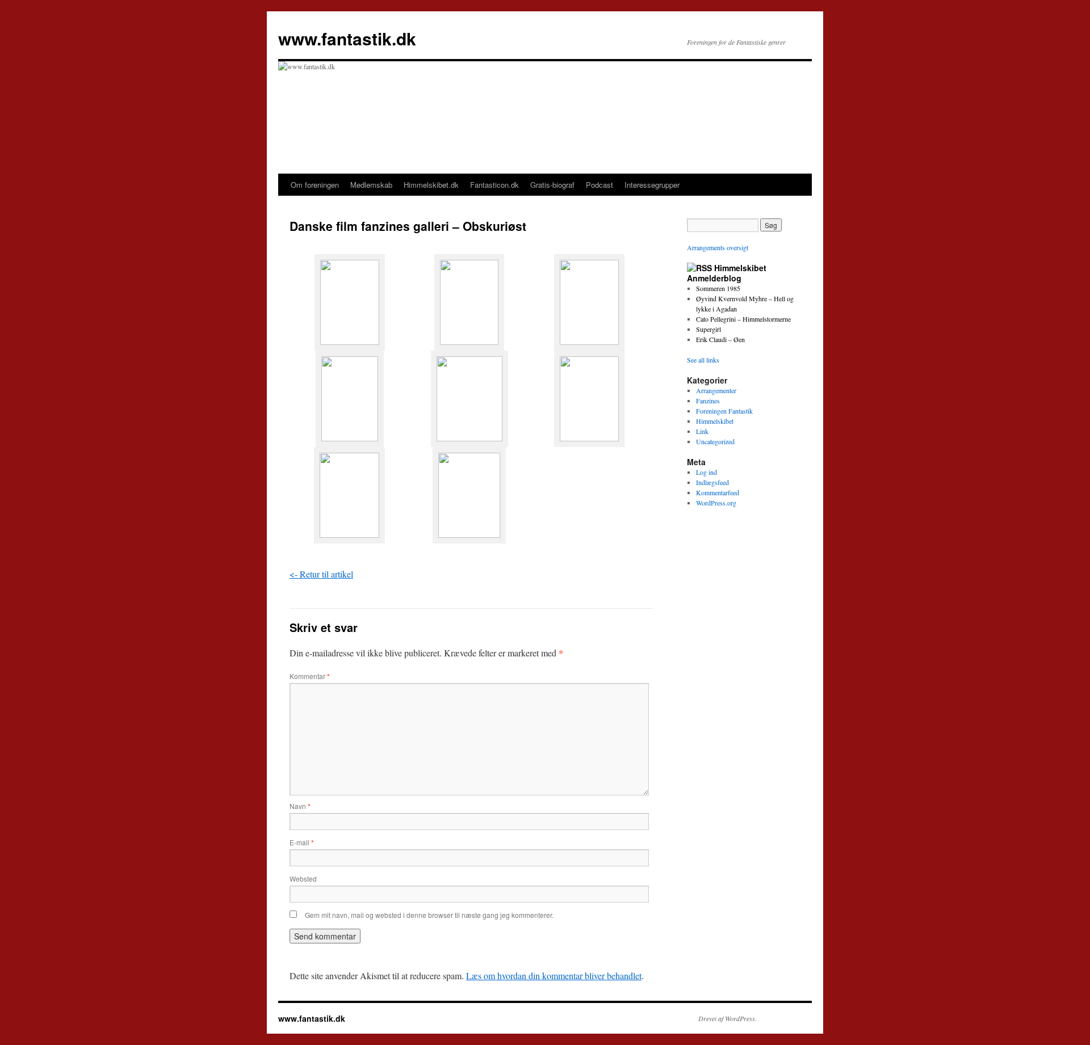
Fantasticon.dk (494, 184)
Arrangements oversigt (717, 247)
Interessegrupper (652, 184)
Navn (300, 806)
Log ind (706, 472)
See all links (703, 359)
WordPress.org (716, 502)
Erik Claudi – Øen (720, 339)
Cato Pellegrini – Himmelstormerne (743, 318)
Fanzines (708, 400)
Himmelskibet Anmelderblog (726, 273)
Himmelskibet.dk (431, 184)
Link (702, 431)
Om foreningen (315, 184)
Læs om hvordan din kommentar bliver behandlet (554, 975)
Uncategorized (715, 441)
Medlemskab (371, 184)
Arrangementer (716, 390)
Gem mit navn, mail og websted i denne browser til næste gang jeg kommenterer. (429, 915)
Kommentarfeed (717, 492)
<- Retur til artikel (321, 574)
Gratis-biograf (552, 184)
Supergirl (708, 329)
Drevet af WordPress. (727, 1018)
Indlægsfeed (712, 482)
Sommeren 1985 (718, 288)
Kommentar (310, 676)
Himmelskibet (714, 420)
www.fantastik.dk (347, 38)
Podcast (599, 184)
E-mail (302, 842)
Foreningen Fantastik (724, 410)
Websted (303, 878)
